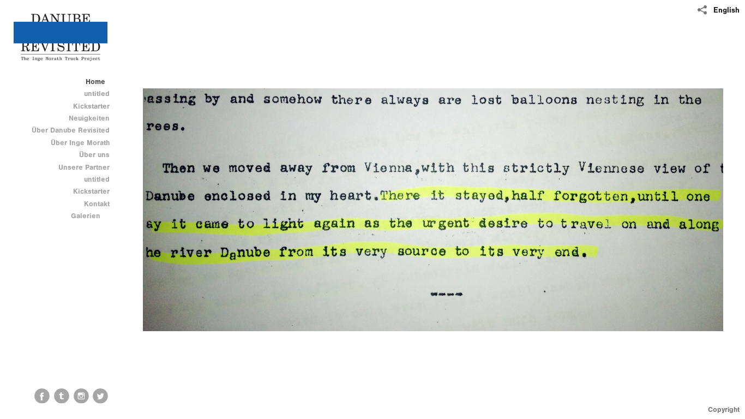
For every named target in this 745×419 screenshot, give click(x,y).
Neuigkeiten (89, 118)
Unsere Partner (84, 167)
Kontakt (97, 204)
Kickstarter (91, 106)
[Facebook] (42, 396)
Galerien (87, 216)
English (726, 10)
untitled (97, 93)
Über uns (94, 155)
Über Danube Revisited (71, 130)
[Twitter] (100, 396)
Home (95, 81)
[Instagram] (81, 396)
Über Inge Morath (80, 143)
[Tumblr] (61, 396)
